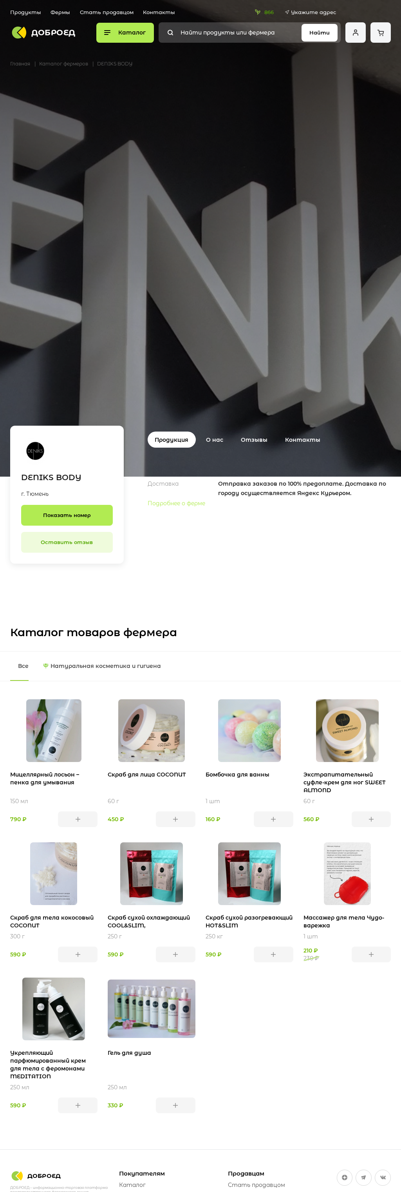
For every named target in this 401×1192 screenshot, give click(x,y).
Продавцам (246, 1173)
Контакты (159, 12)
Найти (319, 32)
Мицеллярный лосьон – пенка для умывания (44, 778)
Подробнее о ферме (176, 503)
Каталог (132, 1184)
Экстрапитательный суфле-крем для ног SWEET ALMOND (344, 782)
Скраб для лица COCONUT (147, 774)
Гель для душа (129, 1052)
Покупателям (142, 1173)
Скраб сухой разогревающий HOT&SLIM (249, 921)
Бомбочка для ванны (237, 774)
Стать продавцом (107, 12)
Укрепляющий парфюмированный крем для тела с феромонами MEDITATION (48, 1064)
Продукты (25, 12)
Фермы (60, 12)
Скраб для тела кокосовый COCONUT (52, 921)
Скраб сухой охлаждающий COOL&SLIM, (149, 921)
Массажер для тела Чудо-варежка (343, 921)
